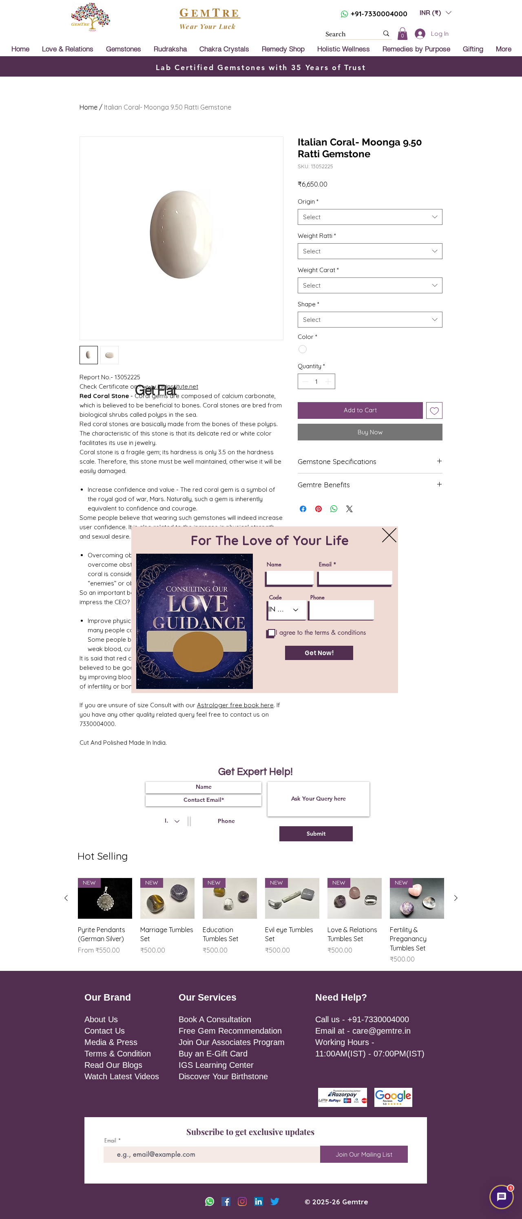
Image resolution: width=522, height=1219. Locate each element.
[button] (389, 535)
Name (274, 564)
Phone (317, 597)
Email (325, 564)
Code (275, 597)
